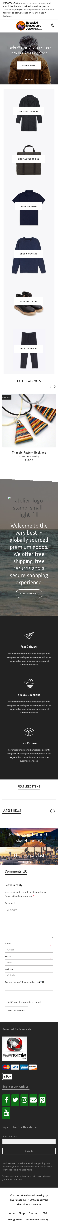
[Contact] (33, 1100)
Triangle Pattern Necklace (29, 452)
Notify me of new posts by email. (24, 1002)
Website (9, 969)
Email (8, 956)
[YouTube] (6, 1113)
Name (8, 943)
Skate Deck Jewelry (29, 456)
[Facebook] (6, 1100)
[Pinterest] (42, 1100)
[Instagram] (24, 1100)
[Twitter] (15, 1100)
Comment (10, 903)
